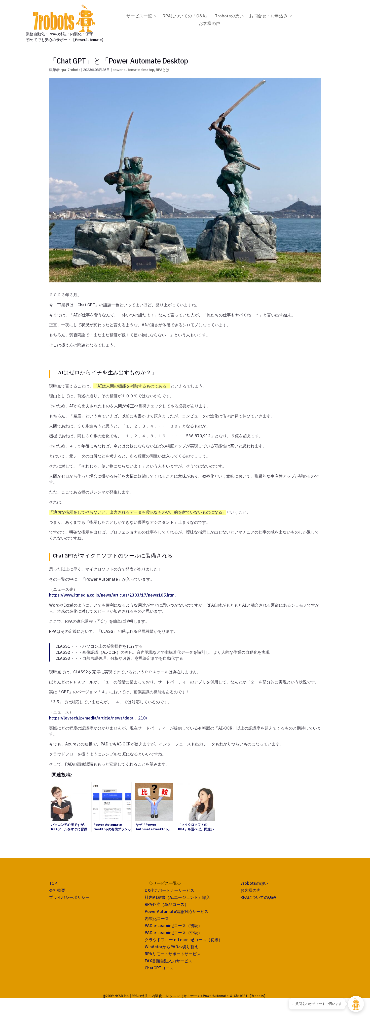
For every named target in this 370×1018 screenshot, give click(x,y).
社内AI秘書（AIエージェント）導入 (177, 897)
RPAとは (162, 70)
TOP (53, 883)
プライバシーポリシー (69, 897)
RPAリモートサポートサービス (173, 953)
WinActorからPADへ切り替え (171, 946)
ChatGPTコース (159, 967)
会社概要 (57, 890)
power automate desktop (133, 70)
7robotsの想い (229, 16)
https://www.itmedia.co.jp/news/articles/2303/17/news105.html (112, 595)
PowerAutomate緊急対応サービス (176, 911)
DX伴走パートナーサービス (169, 890)
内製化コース (157, 918)
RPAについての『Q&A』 (186, 16)
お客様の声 (209, 24)
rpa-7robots (70, 70)
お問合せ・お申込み (268, 16)
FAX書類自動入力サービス (168, 960)
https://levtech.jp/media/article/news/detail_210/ (98, 717)
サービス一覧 (139, 16)
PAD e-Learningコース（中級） (173, 932)
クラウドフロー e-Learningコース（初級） (184, 939)
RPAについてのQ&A (258, 897)
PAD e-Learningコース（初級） (173, 925)
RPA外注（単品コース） (167, 904)
